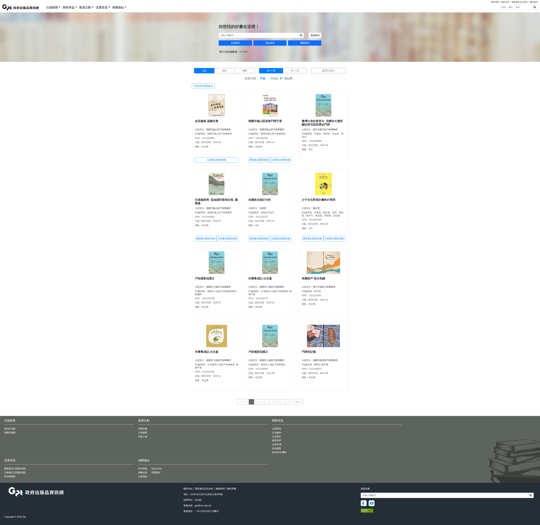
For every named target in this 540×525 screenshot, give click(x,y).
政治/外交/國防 (279, 452)
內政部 (263, 208)
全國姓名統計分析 (259, 199)
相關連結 (118, 7)
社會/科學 (277, 444)
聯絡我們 (534, 2)
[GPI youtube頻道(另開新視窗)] (372, 503)
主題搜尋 (235, 43)
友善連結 (142, 476)
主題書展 (142, 432)
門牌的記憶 (309, 351)
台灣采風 (276, 428)
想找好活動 (9, 428)
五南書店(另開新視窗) (15, 472)
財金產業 (276, 448)
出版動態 (52, 7)
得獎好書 (142, 428)
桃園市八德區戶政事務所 (218, 287)
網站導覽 (495, 2)
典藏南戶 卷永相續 (313, 278)
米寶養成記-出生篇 (260, 278)
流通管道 (102, 7)
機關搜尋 (304, 43)
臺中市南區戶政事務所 (324, 287)
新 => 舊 (271, 70)
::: (43, 7)
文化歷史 (276, 436)
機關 (244, 70)
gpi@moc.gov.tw (203, 505)
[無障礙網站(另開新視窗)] (367, 510)
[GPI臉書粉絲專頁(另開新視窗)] (364, 503)
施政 (224, 70)
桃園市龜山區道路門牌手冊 (265, 121)
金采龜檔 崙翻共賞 (206, 121)
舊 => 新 (295, 70)
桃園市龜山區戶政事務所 (218, 129)
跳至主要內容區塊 (8, 1)
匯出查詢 (329, 70)
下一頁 (295, 402)
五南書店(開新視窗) (216, 160)
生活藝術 (276, 432)
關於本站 (505, 2)
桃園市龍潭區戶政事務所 (325, 360)
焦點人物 (142, 436)
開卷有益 (69, 7)
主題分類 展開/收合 (203, 86)
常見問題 (142, 468)
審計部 (316, 208)
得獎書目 (155, 472)
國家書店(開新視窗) (259, 160)
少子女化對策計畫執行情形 (319, 199)
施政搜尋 (270, 43)
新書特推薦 (9, 432)
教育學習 (276, 440)
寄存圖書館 (9, 476)
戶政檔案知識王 (205, 278)
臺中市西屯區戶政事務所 (325, 129)
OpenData (156, 468)
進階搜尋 (315, 35)
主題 (204, 70)
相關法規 (142, 472)
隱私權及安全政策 (519, 2)
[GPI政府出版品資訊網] (20, 7)
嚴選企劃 (85, 7)
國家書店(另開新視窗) (15, 468)
